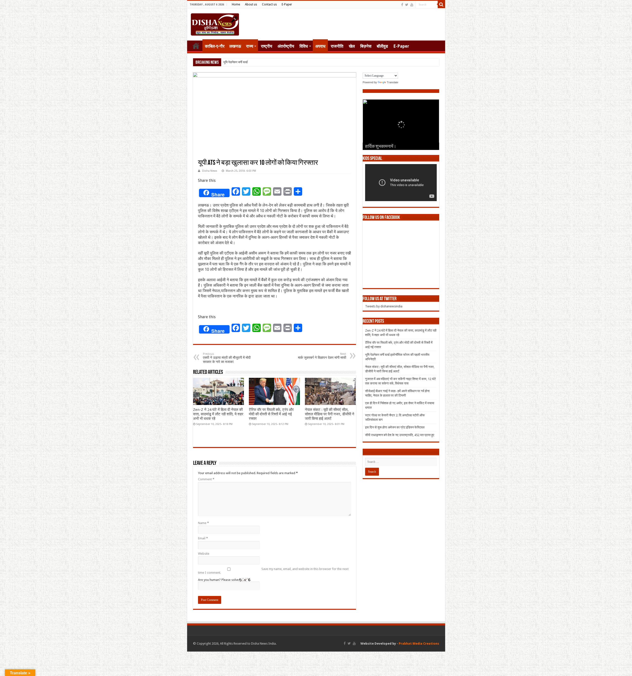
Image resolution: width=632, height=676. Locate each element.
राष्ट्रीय (266, 46)
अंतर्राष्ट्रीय (285, 46)
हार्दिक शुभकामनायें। (380, 147)
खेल (352, 46)
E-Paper (287, 4)
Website (203, 553)
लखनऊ (235, 46)
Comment (206, 479)
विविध (303, 46)
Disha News (209, 170)
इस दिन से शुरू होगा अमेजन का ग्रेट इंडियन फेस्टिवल (395, 427)
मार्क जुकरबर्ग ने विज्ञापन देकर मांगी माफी (322, 355)
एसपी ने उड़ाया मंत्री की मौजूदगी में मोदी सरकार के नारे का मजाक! (227, 358)
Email (203, 538)
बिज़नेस (365, 46)
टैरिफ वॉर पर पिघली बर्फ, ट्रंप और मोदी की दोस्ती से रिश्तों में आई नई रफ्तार (271, 414)
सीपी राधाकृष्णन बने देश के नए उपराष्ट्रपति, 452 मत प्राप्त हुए (399, 435)
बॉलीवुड (382, 46)
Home (236, 4)
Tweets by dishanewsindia (383, 306)
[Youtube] (412, 5)
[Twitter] (407, 5)
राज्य (249, 46)
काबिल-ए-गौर (214, 46)
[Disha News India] (215, 23)
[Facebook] (402, 5)
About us (251, 4)
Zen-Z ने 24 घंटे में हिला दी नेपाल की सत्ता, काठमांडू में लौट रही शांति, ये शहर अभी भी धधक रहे (218, 414)
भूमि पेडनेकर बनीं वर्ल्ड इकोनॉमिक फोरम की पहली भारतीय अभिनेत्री (261, 62)
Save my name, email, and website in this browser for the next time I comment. (273, 570)
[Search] (441, 4)
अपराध (320, 46)
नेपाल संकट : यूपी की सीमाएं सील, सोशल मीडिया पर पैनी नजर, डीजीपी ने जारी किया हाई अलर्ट (329, 414)
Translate (392, 82)
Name (203, 523)
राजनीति (337, 46)
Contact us (269, 4)
